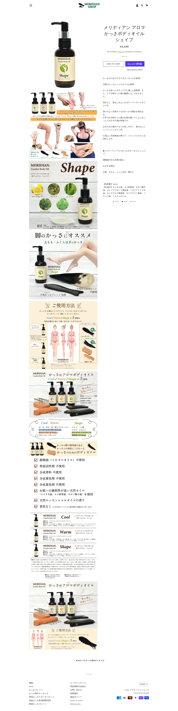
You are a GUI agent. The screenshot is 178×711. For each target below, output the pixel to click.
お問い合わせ (76, 690)
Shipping (120, 52)
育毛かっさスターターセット (41, 697)
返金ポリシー (76, 697)
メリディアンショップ (139, 690)
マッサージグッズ (78, 683)
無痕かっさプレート (37, 704)
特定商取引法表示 (78, 686)
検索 (31, 683)
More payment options (135, 69)
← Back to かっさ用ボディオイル (89, 660)
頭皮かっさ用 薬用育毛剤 (40, 700)
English (142, 684)
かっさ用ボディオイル (38, 693)
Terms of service (76, 700)
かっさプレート (36, 690)
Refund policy (75, 704)
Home (31, 686)
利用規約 (74, 693)
